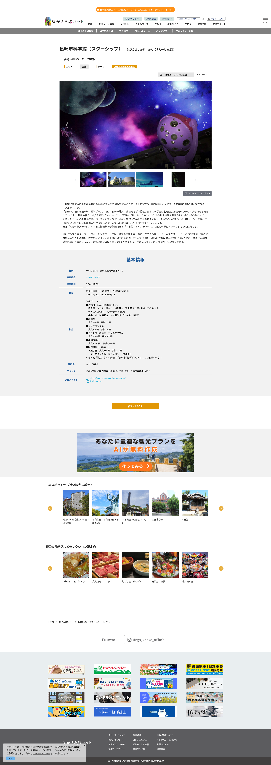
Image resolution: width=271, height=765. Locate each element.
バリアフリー (162, 31)
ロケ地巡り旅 (106, 31)
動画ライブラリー (117, 749)
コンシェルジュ (140, 740)
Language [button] (166, 19)
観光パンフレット (117, 740)
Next (204, 125)
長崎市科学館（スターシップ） (95, 621)
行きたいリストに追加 (176, 74)
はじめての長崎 (85, 31)
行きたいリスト (217, 19)
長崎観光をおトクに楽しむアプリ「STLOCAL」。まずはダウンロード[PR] (136, 9)
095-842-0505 (93, 277)
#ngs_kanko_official (149, 639)
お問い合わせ (163, 744)
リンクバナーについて (167, 740)
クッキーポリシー (41, 753)
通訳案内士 (162, 749)
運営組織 (137, 735)
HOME (51, 621)
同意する (10, 758)
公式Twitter (96, 381)
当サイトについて (117, 735)
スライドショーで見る (198, 193)
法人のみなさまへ (132, 19)
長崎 (84, 66)
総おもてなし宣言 (141, 744)
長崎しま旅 (151, 19)
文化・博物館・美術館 (124, 66)
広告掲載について (165, 735)
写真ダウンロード (117, 744)
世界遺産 (123, 31)
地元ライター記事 (184, 31)
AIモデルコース (142, 31)
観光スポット (66, 621)
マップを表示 (136, 406)
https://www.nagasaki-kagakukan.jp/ (107, 378)
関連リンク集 (139, 749)
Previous (67, 125)
